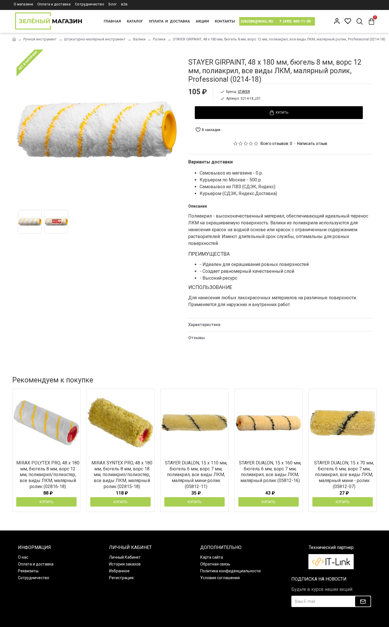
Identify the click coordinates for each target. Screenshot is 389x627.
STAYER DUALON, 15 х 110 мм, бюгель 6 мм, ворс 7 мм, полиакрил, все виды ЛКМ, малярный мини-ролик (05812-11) (196, 474)
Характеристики (204, 324)
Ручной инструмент (40, 39)
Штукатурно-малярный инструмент (95, 39)
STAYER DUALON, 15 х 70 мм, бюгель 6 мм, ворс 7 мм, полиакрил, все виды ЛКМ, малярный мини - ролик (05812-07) (344, 474)
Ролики (159, 39)
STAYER (244, 92)
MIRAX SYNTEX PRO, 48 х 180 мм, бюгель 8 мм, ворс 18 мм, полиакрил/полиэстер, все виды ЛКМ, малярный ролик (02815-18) (121, 474)
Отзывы (196, 337)
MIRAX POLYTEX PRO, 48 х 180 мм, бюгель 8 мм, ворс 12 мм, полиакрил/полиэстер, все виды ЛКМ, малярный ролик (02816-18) (47, 474)
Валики (139, 39)
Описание (197, 206)
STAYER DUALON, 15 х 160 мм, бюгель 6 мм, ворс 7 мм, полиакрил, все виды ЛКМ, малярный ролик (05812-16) (270, 471)
